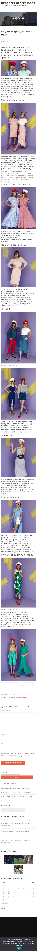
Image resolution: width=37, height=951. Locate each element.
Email (4, 743)
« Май (3, 908)
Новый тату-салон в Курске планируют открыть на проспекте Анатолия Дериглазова (17, 823)
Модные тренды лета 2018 (19, 697)
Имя (3, 735)
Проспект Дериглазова (18, 3)
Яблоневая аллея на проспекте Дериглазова (15, 792)
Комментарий (7, 711)
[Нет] (35, 944)
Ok (19, 948)
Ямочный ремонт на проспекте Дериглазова (15, 788)
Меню (34, 8)
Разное (16, 695)
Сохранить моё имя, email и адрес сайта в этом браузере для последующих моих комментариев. (17, 756)
